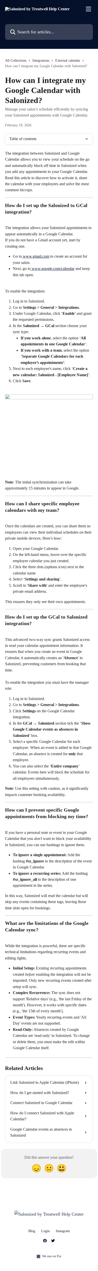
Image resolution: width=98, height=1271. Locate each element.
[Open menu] (88, 9)
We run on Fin (51, 1256)
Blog (31, 1231)
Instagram (63, 1231)
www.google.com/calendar (52, 268)
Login (45, 1231)
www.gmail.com (35, 256)
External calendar (67, 60)
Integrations (40, 60)
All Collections (15, 60)
